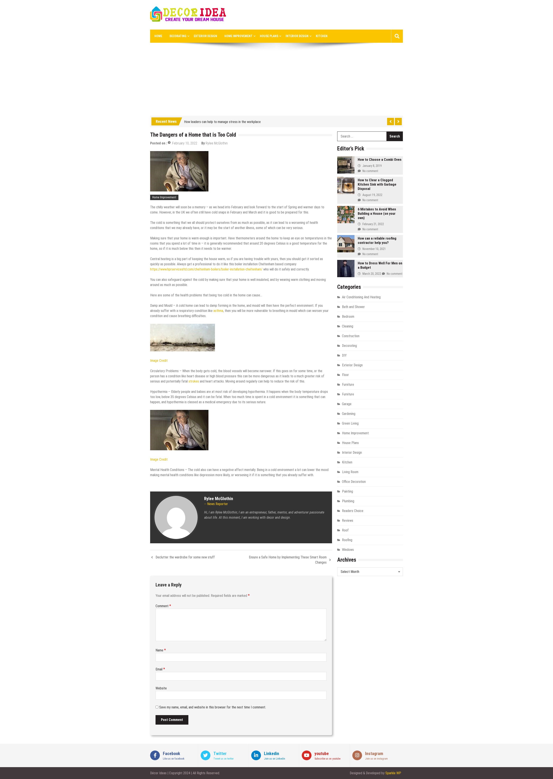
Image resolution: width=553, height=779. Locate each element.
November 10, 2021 (374, 249)
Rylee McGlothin (217, 143)
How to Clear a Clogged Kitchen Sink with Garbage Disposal (377, 184)
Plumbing (348, 501)
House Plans (269, 36)
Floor (345, 375)
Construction (350, 336)
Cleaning (347, 326)
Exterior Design (205, 36)
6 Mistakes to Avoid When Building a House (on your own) (377, 213)
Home (158, 36)
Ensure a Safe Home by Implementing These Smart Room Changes (288, 559)
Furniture (348, 384)
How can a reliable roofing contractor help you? (377, 240)
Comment (163, 606)
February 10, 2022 (184, 143)
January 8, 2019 (372, 165)
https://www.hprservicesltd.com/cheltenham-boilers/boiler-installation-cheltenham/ (206, 269)
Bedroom (348, 316)
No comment (370, 171)
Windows (348, 550)
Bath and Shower (353, 307)
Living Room (350, 472)
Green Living (350, 423)
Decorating (178, 36)
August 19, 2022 (372, 195)
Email (160, 669)
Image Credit (159, 361)
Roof (345, 530)
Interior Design (297, 36)
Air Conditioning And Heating (361, 297)
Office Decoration (354, 482)
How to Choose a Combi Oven (379, 160)
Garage (346, 404)
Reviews (347, 520)
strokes (194, 381)
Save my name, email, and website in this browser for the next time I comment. (212, 707)
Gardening (348, 414)
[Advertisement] (276, 83)
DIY (344, 355)
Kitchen (321, 36)
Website (161, 688)
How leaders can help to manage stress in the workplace (222, 121)
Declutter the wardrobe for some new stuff (185, 557)
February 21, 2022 (373, 224)
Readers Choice (352, 511)
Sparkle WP (393, 773)
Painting (347, 491)
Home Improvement (238, 36)
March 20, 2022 (371, 273)
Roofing (347, 540)
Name (161, 650)
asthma (218, 311)
